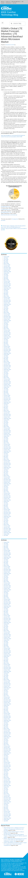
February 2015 (7, 444)
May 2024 (6, 293)
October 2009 (7, 531)
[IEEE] (19, 874)
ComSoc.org (8, 1)
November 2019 (7, 366)
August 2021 (6, 338)
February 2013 (7, 476)
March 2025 (6, 279)
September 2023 (7, 304)
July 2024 (6, 290)
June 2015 (6, 438)
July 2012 (6, 486)
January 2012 (7, 494)
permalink (3, 220)
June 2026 (6, 259)
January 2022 (7, 331)
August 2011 (6, 501)
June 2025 (6, 275)
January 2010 (7, 527)
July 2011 (6, 502)
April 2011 (6, 506)
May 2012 (6, 489)
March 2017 (6, 410)
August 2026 (6, 256)
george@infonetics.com (6, 212)
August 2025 (6, 273)
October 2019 (7, 368)
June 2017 (6, 406)
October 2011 (7, 498)
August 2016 (6, 419)
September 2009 (7, 532)
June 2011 (6, 504)
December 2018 (7, 381)
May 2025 (6, 277)
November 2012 (7, 481)
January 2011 (7, 510)
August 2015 (6, 436)
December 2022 (7, 316)
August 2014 (6, 452)
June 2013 (6, 471)
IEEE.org (2, 1)
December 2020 (7, 349)
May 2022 (6, 326)
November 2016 (7, 415)
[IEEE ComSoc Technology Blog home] (14, 8)
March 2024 (6, 296)
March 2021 (6, 345)
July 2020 (6, 355)
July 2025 (6, 274)
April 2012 (6, 490)
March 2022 (6, 328)
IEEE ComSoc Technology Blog (9, 13)
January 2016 (7, 429)
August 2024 (6, 289)
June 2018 (6, 389)
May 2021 (6, 342)
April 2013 (6, 474)
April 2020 (6, 360)
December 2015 (7, 430)
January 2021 (7, 347)
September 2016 (7, 418)
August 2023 (6, 305)
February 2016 (7, 427)
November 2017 (7, 399)
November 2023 (7, 301)
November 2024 (7, 285)
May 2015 (6, 440)
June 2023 (6, 308)
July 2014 (6, 453)
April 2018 (6, 392)
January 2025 (7, 282)
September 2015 (7, 434)
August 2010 (6, 517)
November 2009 (7, 529)
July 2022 (6, 323)
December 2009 (7, 528)
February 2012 (7, 493)
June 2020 (6, 357)
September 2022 (7, 320)
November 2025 (7, 268)
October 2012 (7, 482)
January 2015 (7, 445)
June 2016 (6, 422)
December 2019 (7, 365)
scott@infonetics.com (5, 209)
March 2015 (6, 442)
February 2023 (7, 313)
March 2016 (6, 426)
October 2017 (7, 400)
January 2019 (7, 380)
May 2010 (6, 521)
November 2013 (7, 464)
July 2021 (6, 339)
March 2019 (6, 377)
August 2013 (6, 468)
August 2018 (6, 387)
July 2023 (6, 307)
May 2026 (6, 260)
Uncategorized (15, 219)
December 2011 (7, 495)
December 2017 (7, 398)
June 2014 (6, 455)
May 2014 (6, 456)
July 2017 (6, 404)
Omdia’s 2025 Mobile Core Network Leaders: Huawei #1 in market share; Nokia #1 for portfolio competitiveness (15, 844)
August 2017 (6, 403)
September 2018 (7, 385)
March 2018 (6, 394)
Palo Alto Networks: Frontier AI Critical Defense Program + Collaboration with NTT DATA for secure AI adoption (15, 836)
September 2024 (7, 287)
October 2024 (7, 286)
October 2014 (7, 449)
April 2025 (6, 278)
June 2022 (6, 324)
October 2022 (7, 319)
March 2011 (6, 508)
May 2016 (6, 423)
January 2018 (7, 396)
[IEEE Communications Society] (8, 874)
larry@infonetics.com (5, 206)
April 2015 (6, 441)
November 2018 (7, 383)
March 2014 (6, 459)
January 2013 (7, 478)
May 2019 (6, 374)
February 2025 (7, 281)
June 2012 (6, 487)
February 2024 (7, 297)
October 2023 (7, 302)
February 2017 (7, 411)
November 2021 (7, 334)
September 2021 (7, 336)
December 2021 (7, 332)
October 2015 (7, 433)
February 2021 (7, 346)
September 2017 (7, 402)
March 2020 (6, 361)
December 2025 (7, 267)
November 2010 (7, 513)
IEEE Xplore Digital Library (16, 1)
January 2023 (7, 315)
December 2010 (7, 512)
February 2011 (7, 509)
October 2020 (7, 351)
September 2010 (7, 516)
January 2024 (7, 298)
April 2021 (6, 343)
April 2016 (6, 425)
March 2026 (6, 263)
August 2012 (6, 485)
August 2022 (6, 321)
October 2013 (7, 466)
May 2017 (6, 407)
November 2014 (7, 448)
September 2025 (7, 271)
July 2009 (6, 535)
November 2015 (7, 432)
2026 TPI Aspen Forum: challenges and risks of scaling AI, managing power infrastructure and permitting (14, 829)
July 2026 (6, 258)
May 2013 (6, 472)
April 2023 (6, 311)
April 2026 (6, 262)
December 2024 (7, 283)
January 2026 (7, 266)
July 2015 (6, 437)
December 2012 (7, 479)
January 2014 (7, 461)
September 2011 (7, 500)
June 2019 (6, 373)
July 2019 (6, 372)
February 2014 (7, 460)
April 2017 (6, 408)
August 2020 (6, 354)
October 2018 (7, 384)
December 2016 (7, 414)
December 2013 (7, 463)
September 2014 (7, 451)
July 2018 (6, 388)
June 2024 (6, 292)
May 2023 (6, 309)
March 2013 (6, 475)
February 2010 (7, 525)
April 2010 (6, 523)
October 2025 (7, 270)
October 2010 (7, 514)
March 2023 (6, 312)
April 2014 (6, 457)
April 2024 (6, 294)
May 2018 (6, 391)
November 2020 (7, 350)
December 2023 (7, 300)
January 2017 (7, 413)
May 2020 (6, 358)
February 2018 (7, 395)
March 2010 (6, 524)
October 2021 (7, 335)
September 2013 (7, 467)
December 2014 (7, 447)
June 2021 (6, 341)
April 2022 (6, 327)
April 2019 (6, 376)
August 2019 (6, 370)
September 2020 (7, 353)
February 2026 (7, 264)
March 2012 (6, 491)
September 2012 (7, 483)
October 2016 (7, 417)
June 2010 (6, 520)
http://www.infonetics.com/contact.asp (9, 214)
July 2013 (6, 470)
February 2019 (7, 379)
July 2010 (6, 519)
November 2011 (7, 497)
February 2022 (7, 330)
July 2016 (6, 421)
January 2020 (7, 364)
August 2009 (6, 534)
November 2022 (7, 317)
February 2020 (7, 362)
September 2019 (7, 369)
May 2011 (6, 505)
